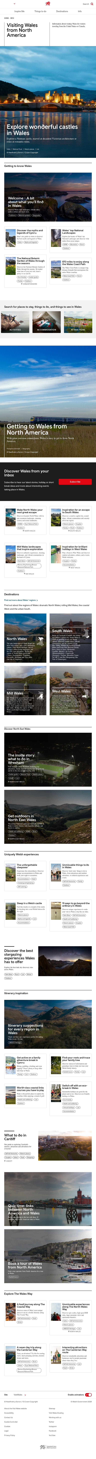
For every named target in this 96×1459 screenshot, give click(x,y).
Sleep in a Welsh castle (29, 903)
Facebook (52, 1431)
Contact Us (8, 1417)
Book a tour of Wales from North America (25, 1265)
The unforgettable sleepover (27, 866)
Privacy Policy (9, 1435)
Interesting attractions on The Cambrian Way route (74, 1350)
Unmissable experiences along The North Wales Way (76, 1307)
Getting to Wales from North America (37, 429)
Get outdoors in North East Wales (22, 818)
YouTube (52, 1435)
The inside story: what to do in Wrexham (21, 759)
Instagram (53, 1426)
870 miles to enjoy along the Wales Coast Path (75, 263)
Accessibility (9, 1413)
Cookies (7, 1426)
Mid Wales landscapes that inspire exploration (30, 548)
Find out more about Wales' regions (20, 600)
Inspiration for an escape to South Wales (76, 511)
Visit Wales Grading (56, 1413)
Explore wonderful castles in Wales (42, 129)
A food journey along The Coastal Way (31, 1305)
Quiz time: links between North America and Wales (24, 1209)
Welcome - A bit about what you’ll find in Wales (26, 202)
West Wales (61, 691)
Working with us (55, 1417)
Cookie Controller (11, 1422)
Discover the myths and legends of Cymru (30, 231)
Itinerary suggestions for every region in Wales (25, 1029)
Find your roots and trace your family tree (76, 1058)
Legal (6, 1431)
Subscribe (75, 481)
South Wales (62, 631)
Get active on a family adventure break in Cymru (28, 1060)
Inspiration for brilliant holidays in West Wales (74, 548)
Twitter (51, 1422)
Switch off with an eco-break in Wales (74, 1086)
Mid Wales (15, 693)
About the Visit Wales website (15, 1408)
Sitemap (52, 1408)
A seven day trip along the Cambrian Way (29, 1348)
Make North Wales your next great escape (30, 511)
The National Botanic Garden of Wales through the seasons (31, 261)
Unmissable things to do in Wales (75, 866)
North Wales (17, 638)
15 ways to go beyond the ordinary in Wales (76, 904)
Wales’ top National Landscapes (72, 231)
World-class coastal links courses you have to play (30, 1089)
